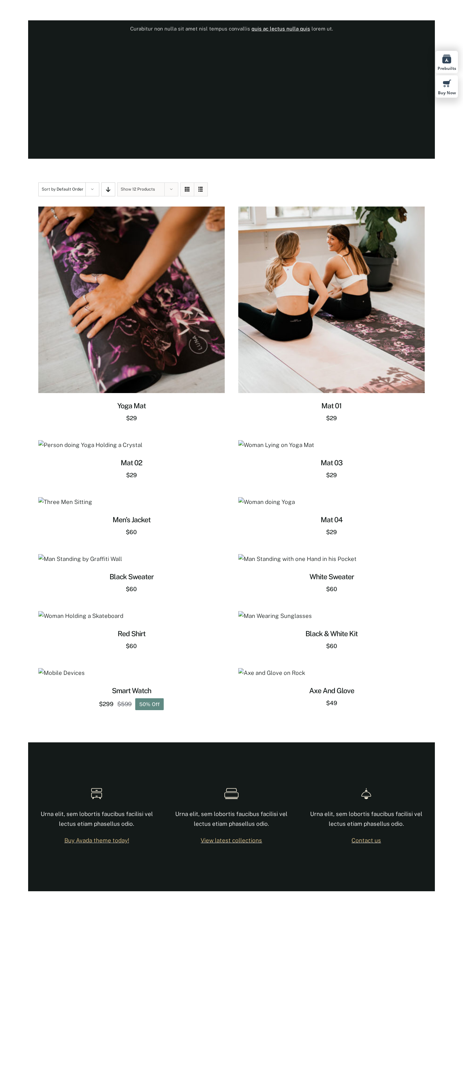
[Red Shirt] (80, 615)
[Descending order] (108, 189)
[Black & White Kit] (275, 615)
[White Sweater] (297, 559)
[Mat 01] (331, 211)
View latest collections (231, 840)
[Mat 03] (276, 445)
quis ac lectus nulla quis (280, 29)
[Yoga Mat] (131, 211)
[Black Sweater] (80, 559)
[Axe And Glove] (271, 672)
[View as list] (200, 189)
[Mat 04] (266, 502)
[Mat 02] (90, 445)
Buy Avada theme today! (96, 840)
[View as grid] (187, 189)
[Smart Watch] (61, 672)
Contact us (366, 840)
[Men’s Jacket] (65, 502)
